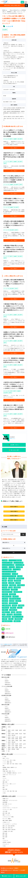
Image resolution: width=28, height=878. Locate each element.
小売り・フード (6, 780)
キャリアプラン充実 (19, 562)
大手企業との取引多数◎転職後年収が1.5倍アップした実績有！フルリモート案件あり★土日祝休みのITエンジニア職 (14, 224)
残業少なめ (13, 607)
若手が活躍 (10, 614)
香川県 (13, 745)
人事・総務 (5, 811)
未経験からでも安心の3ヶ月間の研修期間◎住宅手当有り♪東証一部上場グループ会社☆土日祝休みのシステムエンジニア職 (13, 335)
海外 (9, 751)
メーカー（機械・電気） (7, 761)
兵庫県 (24, 740)
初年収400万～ (20, 578)
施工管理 (12, 600)
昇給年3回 (5, 603)
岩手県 (13, 730)
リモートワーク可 (6, 573)
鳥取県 (9, 743)
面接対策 (6, 680)
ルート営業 (15, 573)
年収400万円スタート (7, 591)
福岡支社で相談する (14, 519)
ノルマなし (12, 567)
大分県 (24, 747)
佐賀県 (13, 747)
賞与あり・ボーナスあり (18, 616)
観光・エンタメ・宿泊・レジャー (9, 783)
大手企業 (18, 582)
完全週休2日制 (21, 585)
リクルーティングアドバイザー (9, 571)
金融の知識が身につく (7, 621)
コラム (6, 679)
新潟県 (9, 737)
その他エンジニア (6, 822)
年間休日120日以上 (7, 596)
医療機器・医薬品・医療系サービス (10, 767)
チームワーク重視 (20, 564)
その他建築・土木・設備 (7, 831)
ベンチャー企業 (17, 569)
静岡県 (16, 738)
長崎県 (16, 747)
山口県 (24, 743)
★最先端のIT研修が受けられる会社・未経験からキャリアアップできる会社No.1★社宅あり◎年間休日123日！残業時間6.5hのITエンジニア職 (13, 249)
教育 (3, 787)
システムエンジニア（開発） (8, 816)
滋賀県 (13, 740)
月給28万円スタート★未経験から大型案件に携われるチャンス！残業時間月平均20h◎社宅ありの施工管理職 (13, 156)
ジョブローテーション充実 (8, 564)
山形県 (24, 730)
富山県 (13, 737)
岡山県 (16, 743)
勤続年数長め (18, 580)
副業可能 (11, 580)
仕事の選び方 (7, 682)
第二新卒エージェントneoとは (7, 868)
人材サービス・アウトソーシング (9, 774)
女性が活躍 (5, 585)
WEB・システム (6, 758)
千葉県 (24, 733)
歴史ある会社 (6, 607)
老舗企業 (19, 612)
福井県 (20, 737)
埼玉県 (20, 733)
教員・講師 (5, 836)
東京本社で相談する (14, 506)
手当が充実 (5, 598)
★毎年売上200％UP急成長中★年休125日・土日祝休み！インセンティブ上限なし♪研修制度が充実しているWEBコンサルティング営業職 (13, 385)
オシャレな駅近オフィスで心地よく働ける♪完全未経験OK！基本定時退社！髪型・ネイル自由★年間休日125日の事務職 (13, 133)
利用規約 (16, 868)
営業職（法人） (6, 798)
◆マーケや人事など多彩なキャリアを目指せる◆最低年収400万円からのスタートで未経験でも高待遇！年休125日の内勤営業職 (13, 179)
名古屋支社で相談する (14, 515)
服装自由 (15, 605)
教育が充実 (5, 600)
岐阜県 (13, 738)
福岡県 (9, 747)
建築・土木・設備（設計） (8, 827)
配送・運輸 (5, 834)
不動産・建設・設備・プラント (9, 771)
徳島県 (9, 745)
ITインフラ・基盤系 (7, 818)
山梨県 (24, 737)
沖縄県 (17, 749)
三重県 (9, 740)
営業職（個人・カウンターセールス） (10, 800)
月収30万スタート (13, 603)
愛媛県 (16, 745)
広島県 (20, 743)
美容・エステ (5, 785)
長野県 (9, 738)
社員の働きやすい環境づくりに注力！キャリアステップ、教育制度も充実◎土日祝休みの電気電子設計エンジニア (13, 408)
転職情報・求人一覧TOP (8, 644)
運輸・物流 (5, 782)
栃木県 (13, 733)
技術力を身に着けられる (15, 598)
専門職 (10, 587)
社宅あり (20, 607)
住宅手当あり (12, 578)
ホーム (2, 644)
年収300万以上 (6, 589)
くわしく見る (13, 147)
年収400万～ (14, 589)
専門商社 (5, 587)
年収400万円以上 (18, 591)
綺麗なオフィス (6, 612)
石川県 (16, 737)
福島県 (9, 731)
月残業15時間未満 (7, 605)
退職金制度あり (18, 618)
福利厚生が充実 (13, 609)
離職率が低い (17, 621)
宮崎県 (9, 749)
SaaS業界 (5, 560)
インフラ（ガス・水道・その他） (9, 760)
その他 (4, 792)
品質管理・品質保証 (7, 842)
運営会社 (2, 872)
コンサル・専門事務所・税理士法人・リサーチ (12, 772)
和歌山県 (13, 742)
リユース (4, 778)
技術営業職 (5, 802)
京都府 (16, 740)
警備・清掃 (5, 789)
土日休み (5, 582)
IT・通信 (4, 756)
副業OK (4, 580)
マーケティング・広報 (7, 809)
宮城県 (16, 730)
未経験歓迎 (21, 605)
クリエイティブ (6, 844)
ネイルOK (5, 567)
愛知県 (20, 738)
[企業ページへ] (5, 437)
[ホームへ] (5, 2)
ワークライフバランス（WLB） (9, 576)
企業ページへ (12, 438)
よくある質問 (22, 870)
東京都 (9, 735)
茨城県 (9, 733)
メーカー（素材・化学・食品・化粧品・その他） (12, 763)
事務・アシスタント (7, 814)
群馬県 (16, 733)
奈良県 (9, 742)
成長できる (15, 596)
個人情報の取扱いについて (6, 870)
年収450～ (5, 594)
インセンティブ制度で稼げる (15, 560)
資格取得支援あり (6, 616)
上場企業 (20, 576)
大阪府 (20, 740)
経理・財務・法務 (6, 813)
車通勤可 (5, 618)
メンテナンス (5, 840)
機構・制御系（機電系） (7, 820)
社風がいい (5, 609)
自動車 (4, 776)
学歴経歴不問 (13, 585)
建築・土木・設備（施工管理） (9, 825)
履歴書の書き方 (8, 684)
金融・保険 (5, 769)
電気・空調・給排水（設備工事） (9, 829)
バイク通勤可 (19, 567)
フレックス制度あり (7, 569)
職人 (4, 614)
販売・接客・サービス (7, 804)
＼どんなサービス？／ (13, 1)
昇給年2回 (18, 600)
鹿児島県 (13, 749)
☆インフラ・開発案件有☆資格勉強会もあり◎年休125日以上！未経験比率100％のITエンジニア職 (13, 360)
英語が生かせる (18, 614)
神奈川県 (13, 735)
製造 (3, 838)
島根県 (13, 743)
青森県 (9, 730)
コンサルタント (6, 805)
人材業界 (5, 578)
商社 (3, 765)
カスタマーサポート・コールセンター (10, 807)
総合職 (13, 612)
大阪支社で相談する (14, 511)
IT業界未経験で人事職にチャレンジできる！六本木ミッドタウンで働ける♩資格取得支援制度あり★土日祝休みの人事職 (13, 201)
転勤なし (11, 618)
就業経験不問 (17, 587)
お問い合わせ (15, 870)
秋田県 (20, 730)
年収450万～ (12, 594)
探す (14, 552)
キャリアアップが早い (7, 562)
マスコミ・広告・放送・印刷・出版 (10, 791)
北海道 (9, 726)
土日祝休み (11, 582)
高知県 (20, 745)
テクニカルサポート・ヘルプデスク (10, 824)
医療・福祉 (5, 833)
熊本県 (20, 747)
